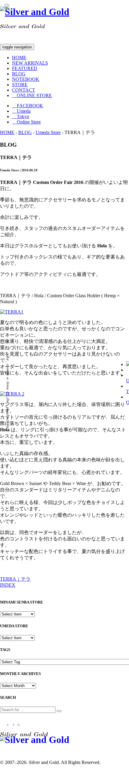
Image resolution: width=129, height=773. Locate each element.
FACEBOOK (27, 105)
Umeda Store (48, 132)
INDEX (7, 585)
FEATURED (24, 68)
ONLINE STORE (32, 95)
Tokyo (20, 116)
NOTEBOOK (25, 79)
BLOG (19, 73)
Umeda (21, 111)
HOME (19, 57)
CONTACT (23, 90)
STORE (20, 84)
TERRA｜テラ (15, 579)
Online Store (26, 121)
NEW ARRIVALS (30, 63)
